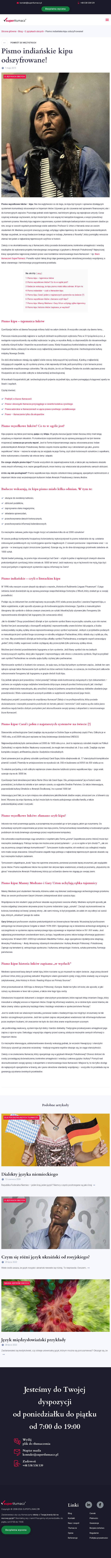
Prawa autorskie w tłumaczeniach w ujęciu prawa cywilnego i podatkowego (40, 409)
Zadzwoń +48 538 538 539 (33, 1463)
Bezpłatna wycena (55, 9)
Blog (20, 31)
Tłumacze (72, 1528)
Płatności (94, 1518)
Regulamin (94, 1533)
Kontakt (71, 1518)
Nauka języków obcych (16, 1283)
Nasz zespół (73, 1523)
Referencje (73, 1538)
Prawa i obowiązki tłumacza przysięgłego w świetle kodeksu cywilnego (39, 404)
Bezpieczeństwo (97, 1528)
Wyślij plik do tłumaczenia (36, 1442)
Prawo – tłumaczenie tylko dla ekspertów (24, 414)
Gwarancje (94, 1523)
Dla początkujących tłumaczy (21, 1117)
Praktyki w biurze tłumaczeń (18, 399)
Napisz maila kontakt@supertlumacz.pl (40, 1452)
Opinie (70, 1533)
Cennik (93, 1513)
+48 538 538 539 (87, 3)
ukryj (39, 273)
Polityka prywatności (99, 1538)
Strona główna (8, 31)
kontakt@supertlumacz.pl (31, 3)
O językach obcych (34, 31)
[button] (107, 19)
